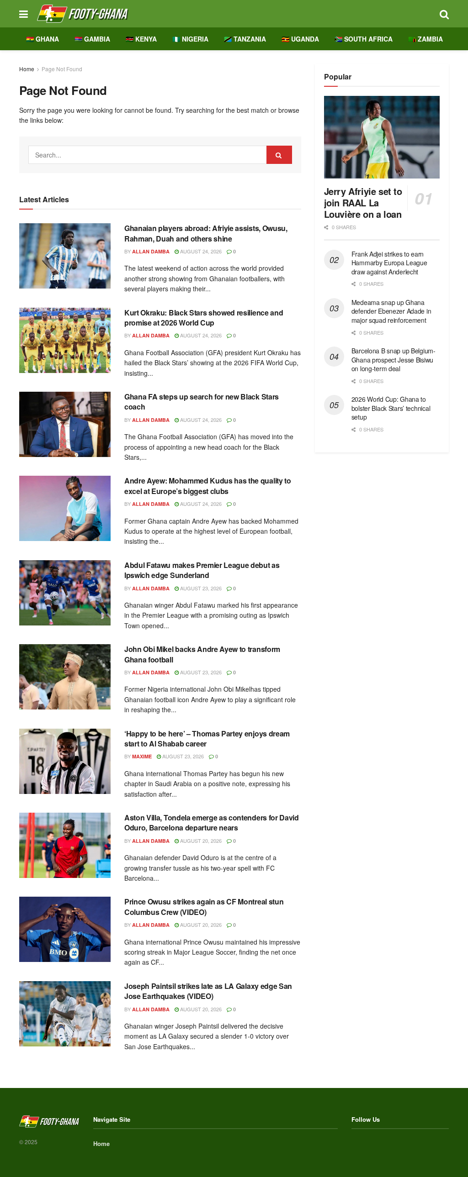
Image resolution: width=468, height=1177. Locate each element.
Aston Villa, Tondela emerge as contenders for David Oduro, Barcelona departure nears (211, 822)
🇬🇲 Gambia (92, 38)
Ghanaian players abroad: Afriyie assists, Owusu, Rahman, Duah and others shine (205, 233)
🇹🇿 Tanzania (245, 38)
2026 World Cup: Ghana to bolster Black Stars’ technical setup (391, 407)
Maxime (142, 756)
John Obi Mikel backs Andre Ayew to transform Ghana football (202, 654)
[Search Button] (444, 13)
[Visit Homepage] (234, 14)
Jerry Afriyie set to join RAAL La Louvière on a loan (363, 202)
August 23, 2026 (200, 588)
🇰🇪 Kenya (141, 38)
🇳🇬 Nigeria (190, 38)
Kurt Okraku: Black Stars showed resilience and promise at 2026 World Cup (203, 317)
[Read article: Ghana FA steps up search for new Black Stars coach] (65, 424)
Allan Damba (151, 251)
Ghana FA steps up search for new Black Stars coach (201, 401)
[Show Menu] (23, 13)
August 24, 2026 (200, 251)
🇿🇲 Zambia (425, 38)
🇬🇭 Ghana (42, 38)
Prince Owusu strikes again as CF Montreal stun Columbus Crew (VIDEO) (203, 906)
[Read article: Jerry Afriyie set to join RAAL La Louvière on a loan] (382, 137)
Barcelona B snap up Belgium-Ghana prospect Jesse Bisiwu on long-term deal (393, 359)
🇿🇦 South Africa (364, 38)
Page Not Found (62, 69)
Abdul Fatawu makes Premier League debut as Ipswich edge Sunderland (202, 570)
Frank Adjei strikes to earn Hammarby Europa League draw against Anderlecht (389, 262)
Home (26, 69)
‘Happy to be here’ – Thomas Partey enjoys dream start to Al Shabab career (207, 738)
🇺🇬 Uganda (300, 38)
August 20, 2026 (200, 840)
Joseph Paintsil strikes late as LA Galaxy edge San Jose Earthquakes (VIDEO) (208, 991)
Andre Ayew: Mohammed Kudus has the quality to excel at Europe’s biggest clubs (207, 485)
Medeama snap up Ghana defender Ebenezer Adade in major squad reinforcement (391, 311)
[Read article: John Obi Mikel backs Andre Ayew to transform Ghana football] (65, 676)
